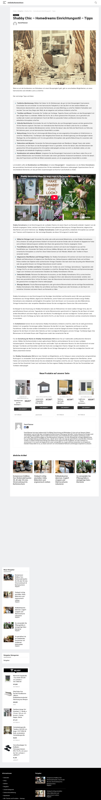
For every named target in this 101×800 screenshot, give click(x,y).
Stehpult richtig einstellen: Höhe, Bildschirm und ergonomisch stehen (42, 479)
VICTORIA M (16, 686)
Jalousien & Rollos (65, 397)
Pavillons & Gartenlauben (43, 397)
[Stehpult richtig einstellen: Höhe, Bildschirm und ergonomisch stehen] (44, 462)
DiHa (14, 704)
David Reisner (23, 23)
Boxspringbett (60, 165)
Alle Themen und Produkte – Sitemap (14, 798)
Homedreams (90, 165)
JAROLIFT (15, 760)
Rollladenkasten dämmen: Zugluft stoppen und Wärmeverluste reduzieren (62, 480)
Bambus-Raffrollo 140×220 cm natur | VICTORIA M (61, 403)
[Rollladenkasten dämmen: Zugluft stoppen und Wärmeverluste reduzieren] (65, 462)
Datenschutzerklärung (9, 792)
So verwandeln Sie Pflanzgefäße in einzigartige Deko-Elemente (83, 479)
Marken (5, 783)
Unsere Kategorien (8, 789)
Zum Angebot (23, 409)
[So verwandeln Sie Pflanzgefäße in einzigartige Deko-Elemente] (86, 462)
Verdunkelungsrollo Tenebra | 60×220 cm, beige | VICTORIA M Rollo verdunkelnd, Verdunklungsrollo (20, 731)
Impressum (6, 795)
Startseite (6, 777)
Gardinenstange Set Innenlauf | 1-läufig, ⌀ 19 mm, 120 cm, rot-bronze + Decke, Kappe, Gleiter (20, 713)
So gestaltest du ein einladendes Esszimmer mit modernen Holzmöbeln (20, 640)
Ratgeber (20, 11)
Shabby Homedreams (20, 225)
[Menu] (4, 2)
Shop (5, 780)
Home (15, 11)
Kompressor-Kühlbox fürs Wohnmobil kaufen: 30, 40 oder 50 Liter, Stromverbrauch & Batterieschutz (22, 480)
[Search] (95, 2)
